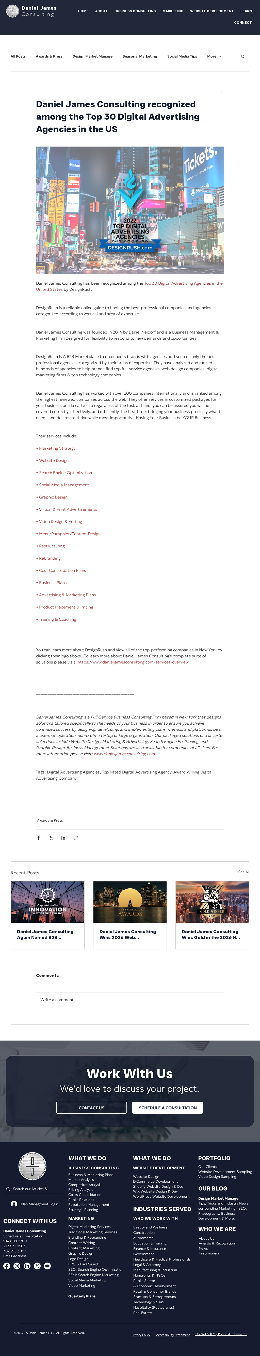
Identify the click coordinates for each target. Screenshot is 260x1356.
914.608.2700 (15, 1241)
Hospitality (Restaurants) (153, 1307)
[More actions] (221, 90)
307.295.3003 (14, 1251)
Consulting (38, 14)
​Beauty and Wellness (150, 1227)
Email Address (15, 1256)
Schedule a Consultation (23, 1236)
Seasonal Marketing (140, 56)
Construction (144, 1232)
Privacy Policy (141, 1335)
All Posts (18, 56)
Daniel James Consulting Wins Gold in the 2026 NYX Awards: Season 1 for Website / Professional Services (212, 934)
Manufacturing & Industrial (155, 1270)
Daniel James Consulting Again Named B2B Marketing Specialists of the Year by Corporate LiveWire (45, 934)
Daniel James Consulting (24, 1231)
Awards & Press (49, 56)
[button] (100, 11)
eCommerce (143, 1238)
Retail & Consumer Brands (154, 1291)
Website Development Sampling (225, 1171)
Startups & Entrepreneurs (154, 1296)
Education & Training (150, 1243)
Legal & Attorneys (147, 1264)
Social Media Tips (182, 56)
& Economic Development (154, 1286)
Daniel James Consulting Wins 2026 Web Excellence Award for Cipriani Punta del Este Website (128, 934)
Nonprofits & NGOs (149, 1275)
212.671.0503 (14, 1246)
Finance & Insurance (149, 1248)
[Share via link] (75, 837)
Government (143, 1254)
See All (243, 871)
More (211, 56)
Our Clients (207, 1166)
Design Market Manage (92, 56)
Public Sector (144, 1280)
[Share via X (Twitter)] (50, 837)
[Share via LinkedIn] (63, 837)
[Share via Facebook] (38, 837)
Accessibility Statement (173, 1335)
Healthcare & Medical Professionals (162, 1259)
